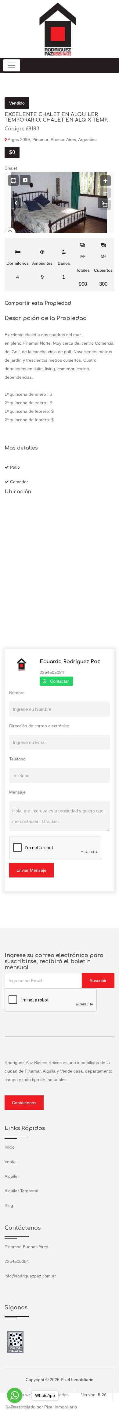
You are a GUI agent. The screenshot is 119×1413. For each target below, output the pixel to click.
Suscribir (98, 980)
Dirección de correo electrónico (39, 725)
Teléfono (17, 758)
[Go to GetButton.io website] (14, 1407)
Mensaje (17, 792)
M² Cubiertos (103, 270)
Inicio (10, 1147)
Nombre (17, 692)
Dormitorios (17, 270)
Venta (10, 1161)
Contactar (59, 681)
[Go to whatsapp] (14, 1395)
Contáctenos (24, 1102)
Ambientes (42, 270)
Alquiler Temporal (21, 1190)
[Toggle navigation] (11, 65)
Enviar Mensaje (31, 870)
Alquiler (12, 1176)
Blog (9, 1205)
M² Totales (83, 270)
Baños (64, 270)
